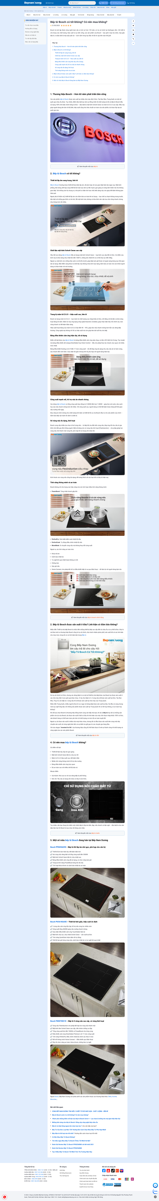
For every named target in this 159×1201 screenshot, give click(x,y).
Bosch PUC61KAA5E (58, 922)
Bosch (57, 1096)
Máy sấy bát (110, 15)
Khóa (107, 7)
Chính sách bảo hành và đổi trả (88, 1181)
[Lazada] (121, 1171)
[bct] (107, 1186)
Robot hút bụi (77, 7)
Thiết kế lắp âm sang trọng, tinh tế (65, 53)
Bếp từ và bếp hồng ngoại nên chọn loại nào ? (67, 1126)
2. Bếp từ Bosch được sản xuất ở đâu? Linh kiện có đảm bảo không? (73, 74)
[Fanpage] (104, 1171)
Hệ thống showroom (118, 3)
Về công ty (63, 1167)
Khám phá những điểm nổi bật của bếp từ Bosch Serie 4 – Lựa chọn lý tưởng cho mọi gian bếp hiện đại (86, 1119)
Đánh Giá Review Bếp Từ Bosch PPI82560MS (67, 1148)
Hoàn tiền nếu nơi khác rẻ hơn (88, 1175)
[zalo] (155, 1192)
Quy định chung (84, 1173)
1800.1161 (104, 3)
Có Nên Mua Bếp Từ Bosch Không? (63, 1137)
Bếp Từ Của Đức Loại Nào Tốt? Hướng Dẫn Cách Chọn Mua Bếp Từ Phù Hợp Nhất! (79, 1130)
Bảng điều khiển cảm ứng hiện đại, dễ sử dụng (69, 61)
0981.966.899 (35, 1181)
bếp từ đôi (95, 735)
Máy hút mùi (100, 7)
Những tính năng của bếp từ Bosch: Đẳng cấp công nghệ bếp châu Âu (75, 1122)
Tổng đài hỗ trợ (29, 1167)
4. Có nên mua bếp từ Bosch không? (63, 77)
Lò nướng (56, 15)
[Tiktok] (113, 1171)
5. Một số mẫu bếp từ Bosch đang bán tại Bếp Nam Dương (70, 80)
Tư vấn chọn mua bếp (31, 25)
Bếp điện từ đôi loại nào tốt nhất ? (63, 1133)
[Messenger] (155, 1186)
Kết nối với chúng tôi (108, 1167)
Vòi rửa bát (81, 15)
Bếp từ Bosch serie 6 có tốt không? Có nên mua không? (70, 1115)
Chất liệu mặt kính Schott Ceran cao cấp (67, 56)
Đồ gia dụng (90, 15)
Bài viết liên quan (56, 1107)
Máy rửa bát (52, 7)
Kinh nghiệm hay (32, 20)
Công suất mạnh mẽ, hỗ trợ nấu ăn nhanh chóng (69, 64)
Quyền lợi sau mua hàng (86, 1187)
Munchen (53, 1099)
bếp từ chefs (95, 833)
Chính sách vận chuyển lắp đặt (88, 1178)
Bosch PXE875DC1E (58, 1021)
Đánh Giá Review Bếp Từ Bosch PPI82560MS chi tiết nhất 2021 (73, 1144)
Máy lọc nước (67, 7)
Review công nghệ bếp (32, 32)
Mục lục (55, 43)
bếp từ (95, 166)
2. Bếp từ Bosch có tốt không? (61, 50)
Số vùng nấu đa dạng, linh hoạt (64, 67)
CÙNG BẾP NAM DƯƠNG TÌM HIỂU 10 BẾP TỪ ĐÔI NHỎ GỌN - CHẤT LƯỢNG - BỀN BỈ (80, 1111)
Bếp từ (45, 7)
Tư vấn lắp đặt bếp (31, 38)
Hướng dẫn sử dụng (31, 28)
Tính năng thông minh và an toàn (65, 70)
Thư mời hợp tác (64, 1175)
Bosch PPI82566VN (58, 847)
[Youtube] (108, 1171)
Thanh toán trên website (86, 1184)
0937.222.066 (39, 1172)
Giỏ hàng (132, 3)
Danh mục (51, 3)
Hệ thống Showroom (65, 1173)
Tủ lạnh (59, 7)
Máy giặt (113, 7)
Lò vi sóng (85, 7)
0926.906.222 (40, 1176)
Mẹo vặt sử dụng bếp (31, 42)
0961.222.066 (39, 1174)
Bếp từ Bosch (59, 173)
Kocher (114, 1096)
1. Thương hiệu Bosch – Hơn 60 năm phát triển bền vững (69, 46)
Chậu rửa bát (100, 15)
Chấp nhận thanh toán (109, 1175)
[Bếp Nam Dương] (32, 3)
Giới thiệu (62, 1170)
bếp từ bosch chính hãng (96, 617)
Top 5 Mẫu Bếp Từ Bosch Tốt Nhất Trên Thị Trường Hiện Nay (72, 1152)
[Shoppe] (117, 1171)
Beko (110, 1096)
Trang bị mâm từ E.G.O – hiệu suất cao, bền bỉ (69, 59)
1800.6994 (35, 1179)
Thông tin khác (84, 1167)
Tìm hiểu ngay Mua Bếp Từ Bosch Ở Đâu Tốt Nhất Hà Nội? (71, 1141)
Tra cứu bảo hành (85, 1170)
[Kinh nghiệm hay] (133, 43)
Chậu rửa (93, 7)
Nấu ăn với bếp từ (30, 35)
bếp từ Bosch (64, 99)
